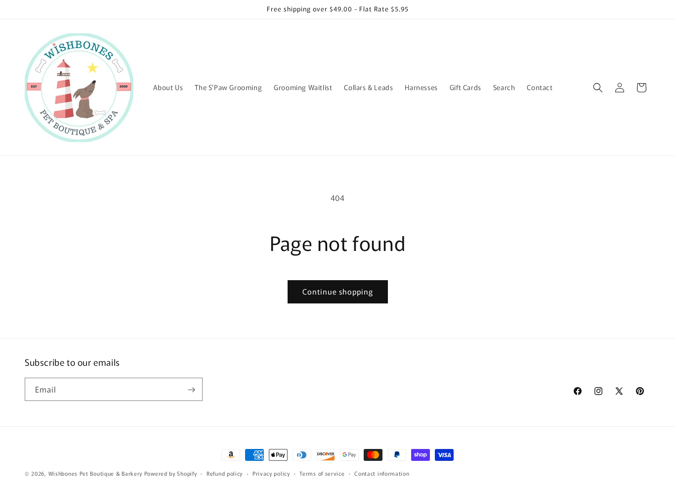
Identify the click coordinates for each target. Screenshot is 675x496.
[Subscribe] (191, 389)
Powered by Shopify (170, 473)
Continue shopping (337, 291)
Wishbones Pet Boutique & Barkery (95, 473)
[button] (598, 88)
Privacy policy (271, 473)
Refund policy (225, 473)
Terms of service (321, 473)
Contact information (381, 473)
